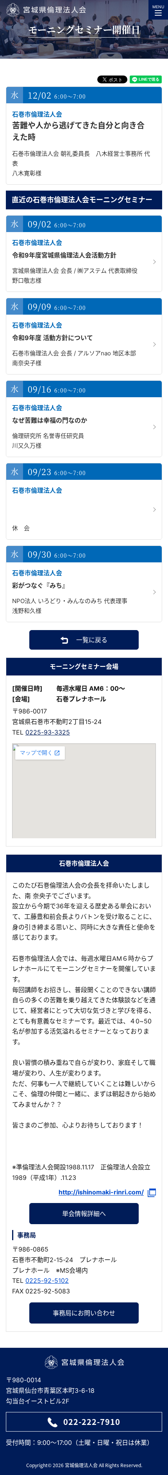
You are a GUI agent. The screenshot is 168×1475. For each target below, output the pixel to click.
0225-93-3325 (47, 732)
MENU (158, 6)
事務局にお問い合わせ (84, 1313)
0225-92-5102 (47, 1280)
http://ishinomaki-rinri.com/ (101, 1192)
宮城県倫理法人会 (46, 10)
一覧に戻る (91, 640)
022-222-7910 (91, 1421)
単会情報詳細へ (84, 1213)
